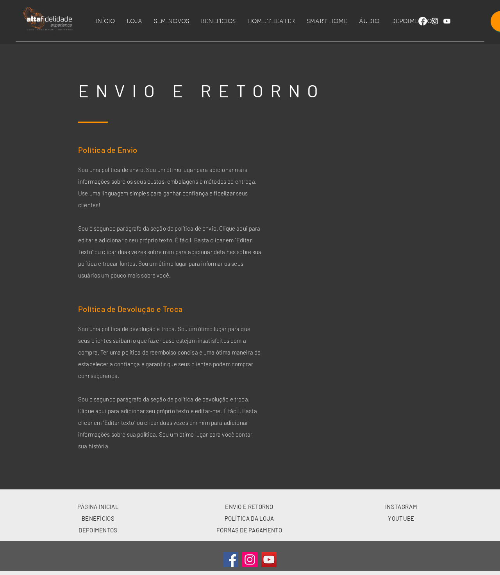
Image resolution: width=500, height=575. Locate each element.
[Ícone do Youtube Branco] (447, 21)
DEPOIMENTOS (98, 530)
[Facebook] (422, 21)
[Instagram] (249, 559)
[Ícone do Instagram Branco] (434, 21)
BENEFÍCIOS (98, 518)
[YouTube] (269, 559)
